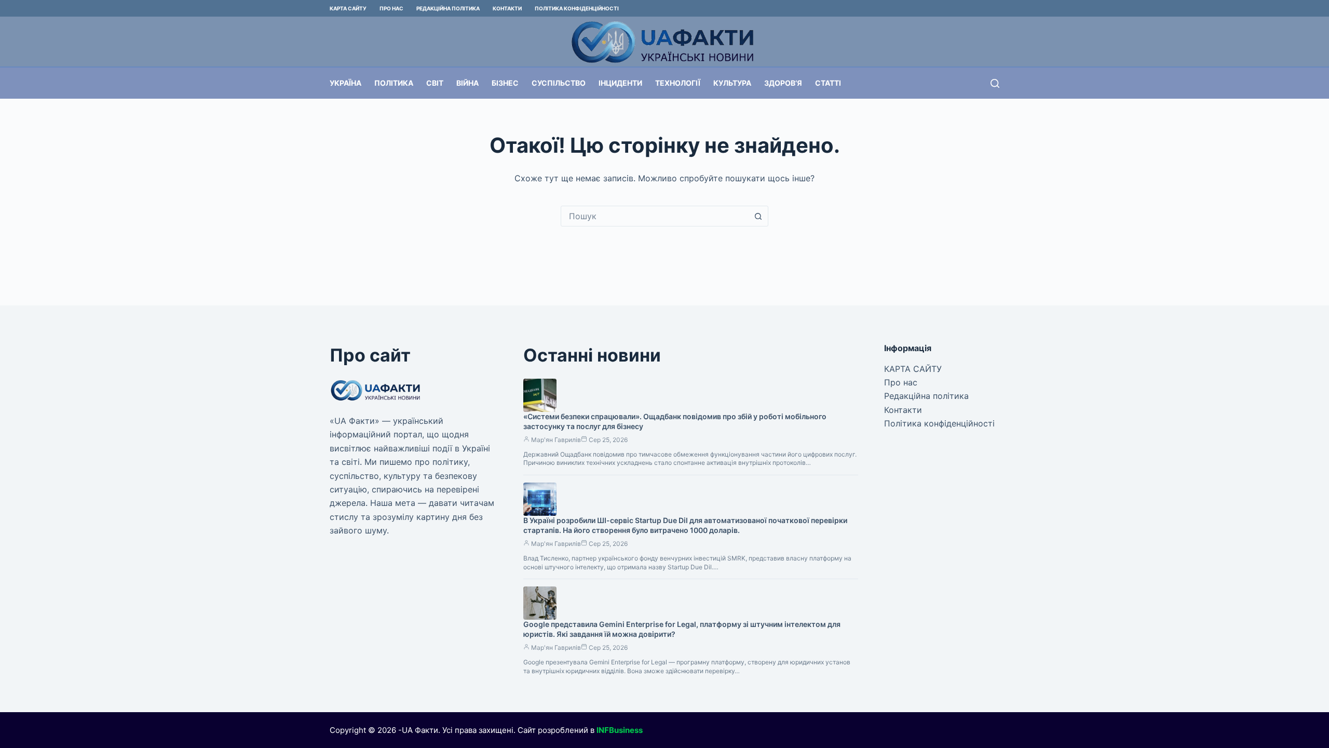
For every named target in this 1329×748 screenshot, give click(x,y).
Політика (393, 82)
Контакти (507, 8)
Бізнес (505, 82)
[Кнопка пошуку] (758, 216)
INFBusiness (619, 730)
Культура (732, 82)
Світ (434, 82)
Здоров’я (783, 82)
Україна (345, 82)
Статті (828, 82)
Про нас (391, 8)
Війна (467, 82)
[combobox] (654, 216)
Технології (677, 82)
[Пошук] (995, 83)
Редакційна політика (448, 8)
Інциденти (620, 82)
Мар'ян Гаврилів (556, 440)
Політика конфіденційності (577, 8)
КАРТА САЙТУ (348, 8)
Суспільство (559, 82)
